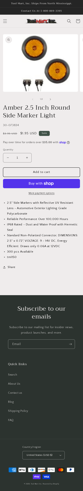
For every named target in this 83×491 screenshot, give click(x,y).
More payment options (42, 193)
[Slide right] (50, 99)
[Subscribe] (70, 344)
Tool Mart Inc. (36, 484)
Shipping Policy (18, 411)
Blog (11, 402)
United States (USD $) (39, 455)
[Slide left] (32, 99)
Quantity (8, 149)
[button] (5, 21)
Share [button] (11, 267)
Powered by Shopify (51, 484)
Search (12, 374)
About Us (14, 383)
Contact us (15, 392)
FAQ (11, 420)
